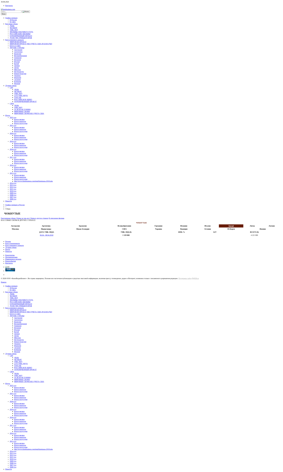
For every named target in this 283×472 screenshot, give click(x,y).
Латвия (17, 66)
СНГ (11, 88)
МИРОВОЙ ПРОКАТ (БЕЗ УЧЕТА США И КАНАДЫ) (31, 44)
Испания (17, 60)
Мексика (17, 70)
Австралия (18, 50)
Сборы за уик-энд (22, 218)
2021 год (13, 125)
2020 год (13, 133)
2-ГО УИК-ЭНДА (21, 95)
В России (13, 20)
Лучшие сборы (10, 86)
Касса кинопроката (12, 243)
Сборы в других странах (39, 218)
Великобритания (20, 56)
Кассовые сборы (11, 24)
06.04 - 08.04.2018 (46, 235)
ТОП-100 (17, 97)
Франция (17, 78)
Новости (8, 201)
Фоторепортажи (11, 257)
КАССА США (15, 46)
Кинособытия (10, 261)
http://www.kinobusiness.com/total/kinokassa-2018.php (33, 181)
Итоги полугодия (20, 123)
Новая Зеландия (20, 74)
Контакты (9, 6)
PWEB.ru (195, 278)
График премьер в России (15, 205)
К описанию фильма (56, 218)
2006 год (13, 199)
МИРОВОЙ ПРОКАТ (18, 42)
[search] (26, 11)
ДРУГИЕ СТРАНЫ (17, 48)
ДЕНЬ (12, 26)
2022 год (13, 117)
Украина (17, 76)
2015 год (13, 173)
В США (13, 22)
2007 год (13, 197)
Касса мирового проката (14, 40)
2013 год (13, 185)
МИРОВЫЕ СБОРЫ (22, 111)
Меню (4, 14)
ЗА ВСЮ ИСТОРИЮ (22, 109)
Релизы (8, 241)
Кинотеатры (10, 255)
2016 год (13, 165)
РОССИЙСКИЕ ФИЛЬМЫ (20, 34)
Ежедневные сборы (8, 218)
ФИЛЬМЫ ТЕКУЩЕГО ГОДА (21, 32)
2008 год (13, 195)
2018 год (13, 149)
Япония (17, 84)
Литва (16, 68)
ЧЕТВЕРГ (13, 28)
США (12, 103)
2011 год (13, 189)
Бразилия (17, 54)
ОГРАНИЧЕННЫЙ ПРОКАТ (21, 36)
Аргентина (18, 52)
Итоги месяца (19, 119)
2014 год (13, 183)
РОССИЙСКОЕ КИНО (23, 99)
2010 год (13, 191)
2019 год (13, 141)
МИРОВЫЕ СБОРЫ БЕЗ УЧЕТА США (29, 113)
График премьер (11, 18)
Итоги (7, 115)
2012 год (13, 187)
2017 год (13, 157)
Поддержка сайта (184, 278)
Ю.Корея (17, 82)
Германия (17, 58)
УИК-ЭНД (14, 30)
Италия (17, 62)
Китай (16, 64)
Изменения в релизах (13, 259)
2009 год (13, 193)
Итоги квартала (20, 121)
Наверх (3, 282)
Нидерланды (19, 72)
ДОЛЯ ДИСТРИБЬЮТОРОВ (21, 38)
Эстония (17, 80)
